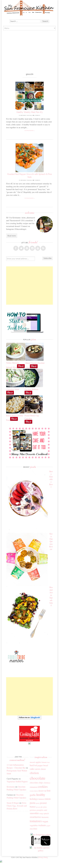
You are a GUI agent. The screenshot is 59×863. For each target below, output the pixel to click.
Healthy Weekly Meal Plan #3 (29, 112)
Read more (12, 235)
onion (47, 798)
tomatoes (36, 821)
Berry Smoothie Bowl (51, 479)
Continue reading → (29, 130)
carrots (37, 769)
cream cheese (34, 791)
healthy (40, 795)
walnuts (42, 825)
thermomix (45, 817)
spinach (46, 813)
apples (38, 762)
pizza (45, 807)
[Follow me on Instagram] (32, 248)
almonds (32, 762)
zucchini (33, 828)
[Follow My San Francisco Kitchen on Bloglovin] (29, 718)
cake (32, 768)
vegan (45, 821)
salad (45, 810)
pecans (38, 807)
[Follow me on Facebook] (15, 248)
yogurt (48, 826)
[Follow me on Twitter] (21, 248)
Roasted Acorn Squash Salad (51, 596)
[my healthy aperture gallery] (41, 850)
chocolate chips (36, 782)
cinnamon (33, 787)
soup (41, 813)
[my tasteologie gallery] (45, 844)
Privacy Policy (43, 857)
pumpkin (40, 810)
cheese (43, 769)
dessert (41, 790)
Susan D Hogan (13, 803)
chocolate (37, 778)
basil (32, 765)
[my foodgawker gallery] (41, 834)
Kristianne (23, 115)
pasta (32, 802)
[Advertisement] (29, 52)
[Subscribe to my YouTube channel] (37, 248)
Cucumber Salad (12, 389)
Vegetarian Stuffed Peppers (17, 781)
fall (45, 791)
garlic (33, 794)
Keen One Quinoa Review (51, 541)
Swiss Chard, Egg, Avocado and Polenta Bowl (17, 806)
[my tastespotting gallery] (36, 844)
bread (45, 765)
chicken (34, 773)
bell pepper (38, 765)
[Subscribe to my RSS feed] (43, 248)
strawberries (35, 816)
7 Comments (37, 180)
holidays (34, 798)
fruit (48, 790)
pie (42, 807)
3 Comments (37, 115)
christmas (47, 783)
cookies (43, 786)
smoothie (34, 813)
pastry (38, 803)
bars (48, 762)
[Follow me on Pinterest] (26, 248)
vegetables (34, 825)
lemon (41, 799)
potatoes (33, 810)
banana (44, 762)
